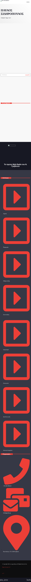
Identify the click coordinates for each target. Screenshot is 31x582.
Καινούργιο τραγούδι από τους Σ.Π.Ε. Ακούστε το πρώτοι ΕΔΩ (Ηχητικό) (18, 120)
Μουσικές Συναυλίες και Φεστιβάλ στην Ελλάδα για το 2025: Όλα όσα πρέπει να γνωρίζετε (17, 108)
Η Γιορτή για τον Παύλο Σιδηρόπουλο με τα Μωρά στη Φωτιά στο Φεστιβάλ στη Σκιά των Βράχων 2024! (15, 51)
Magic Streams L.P (6, 567)
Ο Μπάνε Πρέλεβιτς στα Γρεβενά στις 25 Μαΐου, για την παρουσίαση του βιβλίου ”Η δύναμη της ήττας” (17, 127)
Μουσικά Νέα (6, 47)
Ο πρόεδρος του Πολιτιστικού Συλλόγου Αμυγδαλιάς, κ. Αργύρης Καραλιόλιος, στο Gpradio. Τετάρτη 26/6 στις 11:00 (17, 133)
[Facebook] (3, 573)
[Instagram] (2, 573)
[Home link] (5, 2)
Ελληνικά (5, 95)
